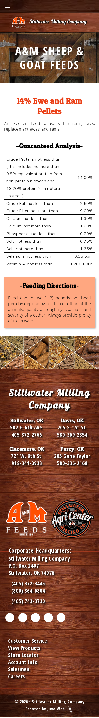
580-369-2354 (72, 434)
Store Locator (23, 655)
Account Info (23, 662)
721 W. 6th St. (27, 456)
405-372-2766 (27, 434)
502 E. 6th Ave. (26, 427)
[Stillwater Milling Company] (49, 22)
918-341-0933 (27, 463)
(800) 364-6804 (28, 590)
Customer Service (27, 640)
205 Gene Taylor (72, 456)
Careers (16, 676)
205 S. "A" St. (72, 427)
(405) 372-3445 (27, 583)
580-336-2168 (72, 463)
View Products (24, 648)
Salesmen (18, 669)
